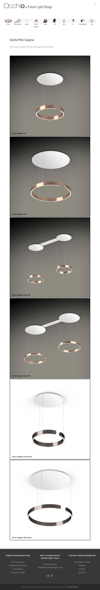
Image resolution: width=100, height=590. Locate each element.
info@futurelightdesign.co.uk (50, 567)
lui (54, 24)
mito (8, 24)
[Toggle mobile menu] (95, 3)
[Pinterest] (52, 576)
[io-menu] (73, 19)
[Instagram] (48, 576)
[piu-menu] (63, 19)
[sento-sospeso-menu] (36, 19)
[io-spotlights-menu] (82, 19)
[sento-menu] (26, 19)
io (73, 24)
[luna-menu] (45, 19)
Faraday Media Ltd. (73, 587)
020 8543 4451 (49, 564)
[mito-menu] (8, 19)
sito (92, 24)
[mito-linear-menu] (17, 19)
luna (45, 24)
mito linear (17, 24)
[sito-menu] (91, 19)
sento (27, 24)
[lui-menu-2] (54, 19)
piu (64, 24)
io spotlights (83, 24)
